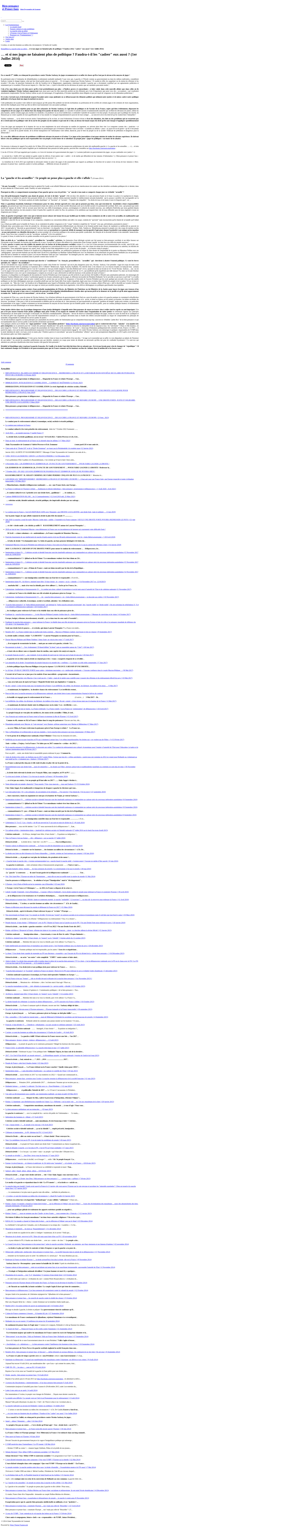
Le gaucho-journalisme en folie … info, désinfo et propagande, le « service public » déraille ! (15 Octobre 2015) (45, 986)
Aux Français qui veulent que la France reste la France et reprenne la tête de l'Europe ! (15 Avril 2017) (41, 716)
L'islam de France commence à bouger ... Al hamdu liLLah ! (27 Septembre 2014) (34, 1313)
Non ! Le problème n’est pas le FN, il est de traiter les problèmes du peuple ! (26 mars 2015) (38, 1140)
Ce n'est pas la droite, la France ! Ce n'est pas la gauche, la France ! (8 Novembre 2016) (36, 776)
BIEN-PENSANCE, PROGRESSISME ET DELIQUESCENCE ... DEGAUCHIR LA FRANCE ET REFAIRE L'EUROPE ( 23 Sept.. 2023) (57, 418)
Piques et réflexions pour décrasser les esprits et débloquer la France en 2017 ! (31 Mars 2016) (38, 907)
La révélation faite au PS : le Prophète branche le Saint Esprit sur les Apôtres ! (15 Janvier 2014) (39, 1475)
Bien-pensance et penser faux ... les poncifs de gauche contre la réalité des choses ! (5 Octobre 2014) (41, 1298)
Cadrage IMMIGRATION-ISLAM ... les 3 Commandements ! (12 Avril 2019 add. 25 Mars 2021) (40, 496)
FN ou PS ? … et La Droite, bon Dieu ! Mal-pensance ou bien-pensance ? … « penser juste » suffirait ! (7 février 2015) (47, 1179)
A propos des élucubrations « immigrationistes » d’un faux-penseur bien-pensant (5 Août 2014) (39, 1383)
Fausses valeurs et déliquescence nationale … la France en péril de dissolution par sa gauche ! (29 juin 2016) (44, 846)
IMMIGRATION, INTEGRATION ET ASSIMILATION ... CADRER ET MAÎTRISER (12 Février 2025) (44, 383)
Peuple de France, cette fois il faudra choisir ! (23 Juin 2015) (26, 1063)
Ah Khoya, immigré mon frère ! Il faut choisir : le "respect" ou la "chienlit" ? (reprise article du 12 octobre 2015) (45, 938)
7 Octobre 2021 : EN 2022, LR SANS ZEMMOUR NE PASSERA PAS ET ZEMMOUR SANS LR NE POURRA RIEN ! (50, 471)
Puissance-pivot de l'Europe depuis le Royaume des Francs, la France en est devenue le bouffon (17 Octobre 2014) (46, 1283)
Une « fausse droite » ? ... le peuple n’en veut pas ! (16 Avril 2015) (29, 1125)
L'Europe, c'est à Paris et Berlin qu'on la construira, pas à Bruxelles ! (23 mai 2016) (35, 884)
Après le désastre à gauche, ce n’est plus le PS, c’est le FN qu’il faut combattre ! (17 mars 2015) (39, 1148)
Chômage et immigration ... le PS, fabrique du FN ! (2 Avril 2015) (28, 1132)
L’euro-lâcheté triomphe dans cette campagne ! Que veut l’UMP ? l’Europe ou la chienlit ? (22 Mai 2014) (42, 1460)
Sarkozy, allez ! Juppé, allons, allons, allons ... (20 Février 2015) (28, 1171)
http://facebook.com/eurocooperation (102, 148)
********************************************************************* (36, 410)
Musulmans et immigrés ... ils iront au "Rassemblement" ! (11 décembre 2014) (33, 1229)
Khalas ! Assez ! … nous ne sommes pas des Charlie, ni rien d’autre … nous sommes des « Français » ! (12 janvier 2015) (48, 1213)
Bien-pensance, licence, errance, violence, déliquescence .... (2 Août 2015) (31, 1040)
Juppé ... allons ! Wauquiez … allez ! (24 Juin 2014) (23, 1421)
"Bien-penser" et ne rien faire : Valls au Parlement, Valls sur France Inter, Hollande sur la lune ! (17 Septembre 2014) (46, 1336)
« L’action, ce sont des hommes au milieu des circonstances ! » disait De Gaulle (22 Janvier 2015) (40, 1196)
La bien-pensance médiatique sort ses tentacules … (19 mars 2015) (29, 1109)
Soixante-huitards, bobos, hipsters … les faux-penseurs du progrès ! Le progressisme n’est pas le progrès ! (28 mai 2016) (48, 869)
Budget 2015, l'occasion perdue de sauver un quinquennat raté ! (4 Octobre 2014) (34, 1306)
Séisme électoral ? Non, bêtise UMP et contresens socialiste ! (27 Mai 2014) (32, 1452)
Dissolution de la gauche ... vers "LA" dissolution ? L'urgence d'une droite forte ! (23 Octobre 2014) (41, 1275)
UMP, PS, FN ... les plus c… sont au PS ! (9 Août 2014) (25, 1367)
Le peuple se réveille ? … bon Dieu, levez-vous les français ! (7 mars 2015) (32, 1155)
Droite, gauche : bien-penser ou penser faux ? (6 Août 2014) (26, 1375)
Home (3, 49)
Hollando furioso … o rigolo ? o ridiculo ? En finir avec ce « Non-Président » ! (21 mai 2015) (38, 1086)
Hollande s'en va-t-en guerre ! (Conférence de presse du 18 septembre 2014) (32, 1321)
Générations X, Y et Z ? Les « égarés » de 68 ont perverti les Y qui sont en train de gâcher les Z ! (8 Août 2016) (45, 823)
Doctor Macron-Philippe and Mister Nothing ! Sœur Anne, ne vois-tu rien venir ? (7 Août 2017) (39, 640)
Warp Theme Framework (19, 1525)
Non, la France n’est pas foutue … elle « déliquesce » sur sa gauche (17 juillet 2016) (35, 838)
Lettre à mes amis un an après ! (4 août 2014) (21, 1390)
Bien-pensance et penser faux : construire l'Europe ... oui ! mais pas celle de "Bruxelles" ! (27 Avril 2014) (42, 1506)
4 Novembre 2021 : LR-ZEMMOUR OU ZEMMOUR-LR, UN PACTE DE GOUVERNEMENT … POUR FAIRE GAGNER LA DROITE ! (57, 464)
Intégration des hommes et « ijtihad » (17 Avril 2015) (24, 1117)
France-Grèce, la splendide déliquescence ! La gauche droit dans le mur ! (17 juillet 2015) (37, 1048)
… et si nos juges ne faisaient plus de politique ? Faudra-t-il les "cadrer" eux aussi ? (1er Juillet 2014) (41, 1413)
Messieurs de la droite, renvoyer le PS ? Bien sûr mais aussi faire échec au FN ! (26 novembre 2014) (41, 1236)
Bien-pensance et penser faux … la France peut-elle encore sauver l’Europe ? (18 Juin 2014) (38, 1429)
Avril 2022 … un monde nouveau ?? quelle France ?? (24, 433)
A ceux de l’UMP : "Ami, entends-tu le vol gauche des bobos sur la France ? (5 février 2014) (38, 1513)
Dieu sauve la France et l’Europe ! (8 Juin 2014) (22, 1437)
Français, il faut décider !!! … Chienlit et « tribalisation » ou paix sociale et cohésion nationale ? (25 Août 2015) (45, 1025)
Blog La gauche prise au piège (16, 49)
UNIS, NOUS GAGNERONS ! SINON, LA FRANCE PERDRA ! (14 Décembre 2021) (37, 456)
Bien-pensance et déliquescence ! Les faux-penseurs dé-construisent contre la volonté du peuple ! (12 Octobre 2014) (46, 1290)
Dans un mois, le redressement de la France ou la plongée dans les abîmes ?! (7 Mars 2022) (37, 441)
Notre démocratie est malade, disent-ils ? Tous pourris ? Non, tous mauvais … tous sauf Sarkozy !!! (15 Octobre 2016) (47, 784)
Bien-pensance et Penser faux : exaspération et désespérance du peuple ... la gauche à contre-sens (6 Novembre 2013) (47, 1498)
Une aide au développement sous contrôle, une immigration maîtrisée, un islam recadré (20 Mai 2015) (41, 1094)
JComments (70, 364)
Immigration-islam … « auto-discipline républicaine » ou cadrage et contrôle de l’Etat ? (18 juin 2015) (41, 1071)
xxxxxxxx (9, 504)
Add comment (6, 362)
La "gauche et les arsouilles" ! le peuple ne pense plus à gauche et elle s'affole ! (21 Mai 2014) (38, 1483)
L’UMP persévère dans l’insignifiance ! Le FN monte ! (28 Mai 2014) (30, 1444)
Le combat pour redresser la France (17, 425)
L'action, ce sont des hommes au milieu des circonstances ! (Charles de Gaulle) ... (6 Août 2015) (39, 1032)
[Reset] (23, 21)
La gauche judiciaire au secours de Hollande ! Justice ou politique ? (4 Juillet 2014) (34, 1406)
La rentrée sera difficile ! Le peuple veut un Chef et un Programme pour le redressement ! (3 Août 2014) (42, 1398)
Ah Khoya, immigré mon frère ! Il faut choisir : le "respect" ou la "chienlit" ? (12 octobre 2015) (39, 994)
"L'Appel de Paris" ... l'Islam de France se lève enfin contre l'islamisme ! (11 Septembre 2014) (38, 1329)
